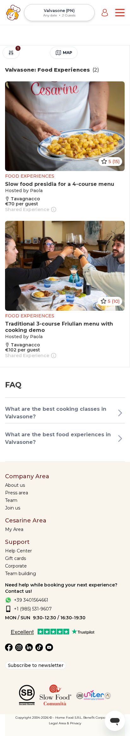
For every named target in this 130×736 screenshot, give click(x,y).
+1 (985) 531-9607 (33, 609)
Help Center (18, 551)
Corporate (16, 566)
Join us (12, 508)
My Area (14, 529)
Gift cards (15, 558)
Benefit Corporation (99, 717)
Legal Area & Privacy (65, 723)
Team (11, 500)
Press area (16, 493)
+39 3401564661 (31, 600)
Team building (20, 573)
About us (15, 485)
